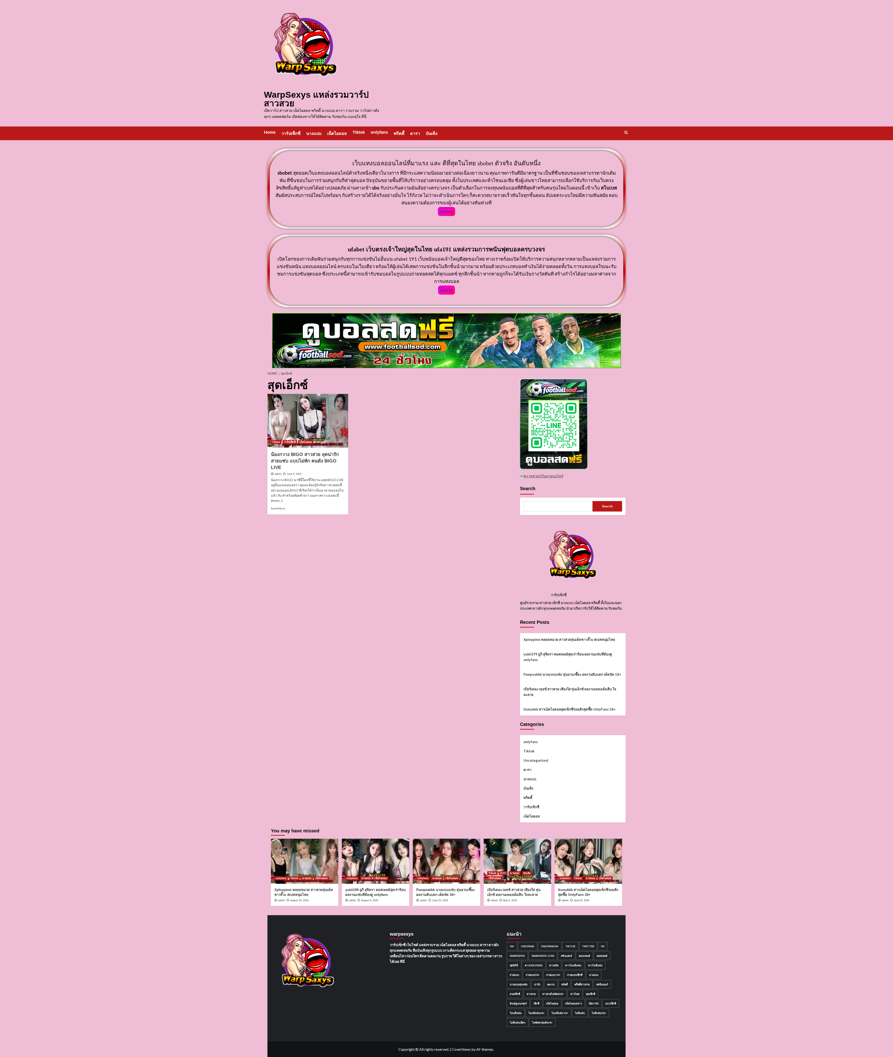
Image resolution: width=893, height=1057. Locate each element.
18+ (512, 946)
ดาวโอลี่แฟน (595, 965)
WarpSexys (517, 955)
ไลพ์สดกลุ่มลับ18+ (542, 1022)
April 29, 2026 (581, 900)
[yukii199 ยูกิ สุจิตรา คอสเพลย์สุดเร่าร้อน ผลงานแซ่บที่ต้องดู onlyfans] (375, 861)
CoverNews (461, 1049)
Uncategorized (535, 760)
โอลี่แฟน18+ (599, 1012)
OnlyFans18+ (550, 946)
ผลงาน (551, 984)
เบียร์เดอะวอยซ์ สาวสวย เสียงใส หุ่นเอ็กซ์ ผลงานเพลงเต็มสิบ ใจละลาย (569, 692)
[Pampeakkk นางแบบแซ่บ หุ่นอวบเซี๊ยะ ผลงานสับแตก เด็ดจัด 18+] (446, 861)
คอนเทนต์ (584, 955)
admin (278, 473)
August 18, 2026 (299, 900)
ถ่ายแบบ (514, 974)
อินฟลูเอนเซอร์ (518, 1003)
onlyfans (379, 132)
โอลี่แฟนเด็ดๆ (517, 1022)
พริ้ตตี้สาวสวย (582, 984)
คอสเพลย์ (602, 955)
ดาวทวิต (553, 965)
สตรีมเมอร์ (602, 984)
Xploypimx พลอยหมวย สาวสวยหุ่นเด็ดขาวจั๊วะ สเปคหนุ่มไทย (569, 639)
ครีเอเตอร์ (566, 955)
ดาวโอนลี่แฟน (573, 965)
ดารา (415, 133)
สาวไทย (574, 993)
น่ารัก (537, 984)
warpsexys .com (543, 955)
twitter (588, 946)
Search (527, 488)
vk (602, 946)
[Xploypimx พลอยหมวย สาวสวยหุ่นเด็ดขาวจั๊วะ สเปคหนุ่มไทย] (304, 861)
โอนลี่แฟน (516, 1012)
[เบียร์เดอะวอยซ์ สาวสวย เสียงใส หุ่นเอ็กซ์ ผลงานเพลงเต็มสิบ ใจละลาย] (517, 861)
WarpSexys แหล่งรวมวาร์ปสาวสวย (316, 99)
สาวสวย (531, 993)
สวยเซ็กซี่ (515, 993)
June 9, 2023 (294, 473)
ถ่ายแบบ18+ (533, 974)
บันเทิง (431, 133)
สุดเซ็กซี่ (590, 993)
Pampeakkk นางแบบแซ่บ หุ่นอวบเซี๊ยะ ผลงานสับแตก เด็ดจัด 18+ (572, 674)
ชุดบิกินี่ (514, 965)
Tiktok (359, 132)
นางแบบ (313, 133)
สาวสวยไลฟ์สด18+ (553, 993)
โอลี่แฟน (580, 1012)
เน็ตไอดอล (337, 133)
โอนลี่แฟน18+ (536, 1012)
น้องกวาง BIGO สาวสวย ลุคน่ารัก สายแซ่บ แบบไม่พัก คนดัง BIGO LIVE (305, 461)
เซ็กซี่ (536, 1003)
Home (270, 132)
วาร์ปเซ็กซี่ (290, 133)
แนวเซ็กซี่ (610, 1003)
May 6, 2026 (510, 900)
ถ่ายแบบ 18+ (553, 974)
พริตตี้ (399, 133)
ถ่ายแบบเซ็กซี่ (574, 974)
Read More (278, 508)
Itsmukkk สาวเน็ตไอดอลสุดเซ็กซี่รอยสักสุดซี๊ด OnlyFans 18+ (569, 709)
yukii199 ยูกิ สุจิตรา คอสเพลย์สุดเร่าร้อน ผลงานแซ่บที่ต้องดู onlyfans (567, 657)
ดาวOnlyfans (534, 965)
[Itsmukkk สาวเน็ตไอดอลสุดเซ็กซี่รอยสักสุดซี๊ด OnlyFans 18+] (588, 861)
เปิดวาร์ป (594, 1003)
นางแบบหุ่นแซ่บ (518, 984)
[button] (626, 132)
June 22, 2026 (440, 900)
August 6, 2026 (369, 900)
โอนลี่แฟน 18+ (559, 1012)
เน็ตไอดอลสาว (573, 1003)
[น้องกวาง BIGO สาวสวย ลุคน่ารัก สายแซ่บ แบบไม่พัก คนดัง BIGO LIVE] (307, 421)
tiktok (570, 946)
